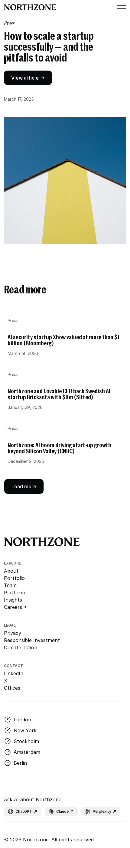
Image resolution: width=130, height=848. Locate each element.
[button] (120, 7)
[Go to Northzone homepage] (30, 7)
